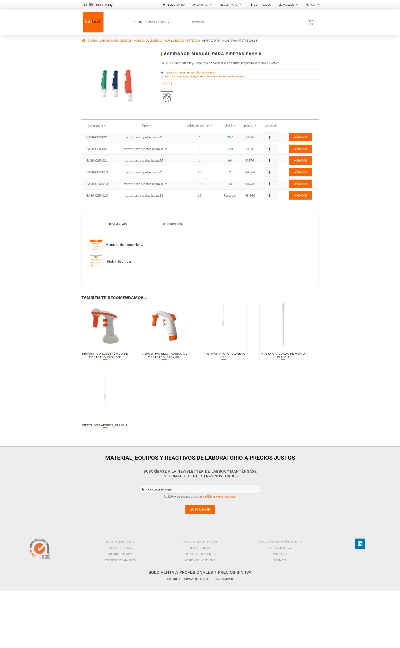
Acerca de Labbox (120, 547)
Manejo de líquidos (148, 40)
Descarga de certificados (200, 541)
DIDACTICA (172, 72)
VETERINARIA (208, 72)
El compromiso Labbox (120, 541)
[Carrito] (311, 22)
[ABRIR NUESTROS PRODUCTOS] (168, 22)
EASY (182, 72)
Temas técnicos (200, 547)
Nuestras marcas (120, 554)
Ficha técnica (118, 261)
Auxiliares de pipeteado (182, 40)
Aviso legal (280, 554)
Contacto (280, 560)
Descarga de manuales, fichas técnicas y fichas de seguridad (205, 76)
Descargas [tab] (117, 224)
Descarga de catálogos (120, 560)
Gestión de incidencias (200, 560)
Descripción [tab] (172, 224)
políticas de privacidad (219, 496)
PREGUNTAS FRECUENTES (200, 554)
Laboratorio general (115, 40)
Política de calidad (280, 547)
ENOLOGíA (193, 72)
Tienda (93, 40)
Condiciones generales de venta (280, 541)
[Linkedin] (360, 544)
